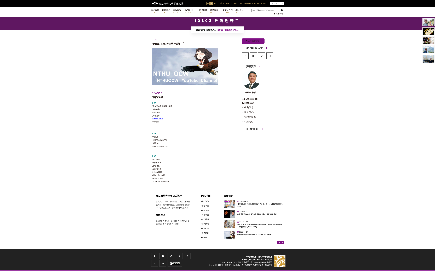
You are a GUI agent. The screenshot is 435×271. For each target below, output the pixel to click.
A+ (215, 3)
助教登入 (205, 237)
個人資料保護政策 (265, 257)
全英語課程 (227, 11)
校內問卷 (249, 107)
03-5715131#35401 (229, 3)
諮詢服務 (249, 121)
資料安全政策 (251, 257)
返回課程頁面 (253, 41)
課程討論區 (250, 117)
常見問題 (205, 233)
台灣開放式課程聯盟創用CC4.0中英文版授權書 (254, 234)
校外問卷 (249, 112)
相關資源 (239, 11)
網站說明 (155, 11)
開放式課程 (200, 30)
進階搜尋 (279, 14)
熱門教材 (191, 11)
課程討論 (205, 201)
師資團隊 (203, 11)
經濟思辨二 (211, 30)
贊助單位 (205, 206)
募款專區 (160, 214)
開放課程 (177, 11)
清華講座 (215, 11)
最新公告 (205, 228)
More (280, 242)
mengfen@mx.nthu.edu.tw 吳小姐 (255, 3)
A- (208, 3)
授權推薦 (205, 215)
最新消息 (166, 11)
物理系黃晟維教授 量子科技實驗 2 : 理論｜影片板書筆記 (257, 214)
